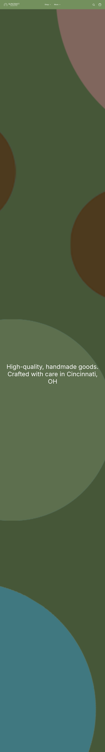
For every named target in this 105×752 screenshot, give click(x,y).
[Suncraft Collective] (11, 5)
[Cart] (100, 5)
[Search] (94, 5)
